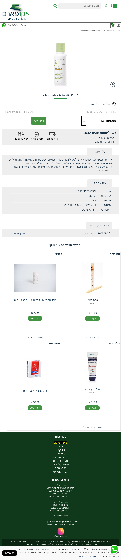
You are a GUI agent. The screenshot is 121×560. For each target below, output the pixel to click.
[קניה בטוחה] (52, 134)
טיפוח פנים (112, 30)
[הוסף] (84, 117)
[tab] (100, 151)
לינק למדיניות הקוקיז (90, 556)
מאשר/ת (9, 553)
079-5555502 (17, 25)
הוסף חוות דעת (17, 233)
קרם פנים (105, 30)
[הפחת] (84, 124)
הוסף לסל (39, 120)
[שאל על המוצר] (21, 134)
